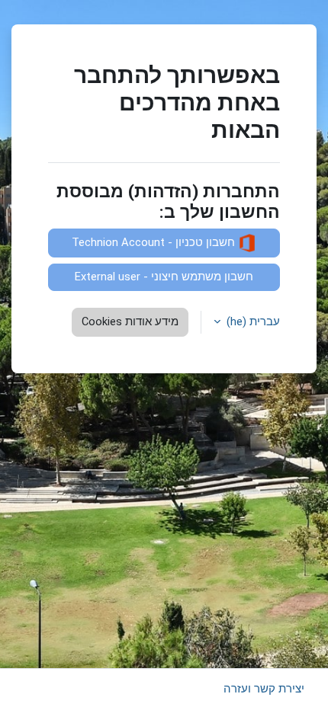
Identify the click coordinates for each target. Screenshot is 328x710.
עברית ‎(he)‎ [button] (251, 321)
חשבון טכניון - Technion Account (155, 242)
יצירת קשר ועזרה (263, 689)
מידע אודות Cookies (130, 321)
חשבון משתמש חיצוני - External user (164, 276)
